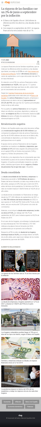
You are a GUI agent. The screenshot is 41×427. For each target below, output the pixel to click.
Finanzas (30, 407)
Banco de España (31, 402)
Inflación (18, 402)
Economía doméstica (15, 407)
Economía (7, 402)
